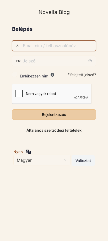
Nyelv (18, 151)
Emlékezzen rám (34, 76)
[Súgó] (52, 75)
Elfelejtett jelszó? (81, 74)
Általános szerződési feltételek (54, 130)
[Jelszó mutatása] (90, 61)
